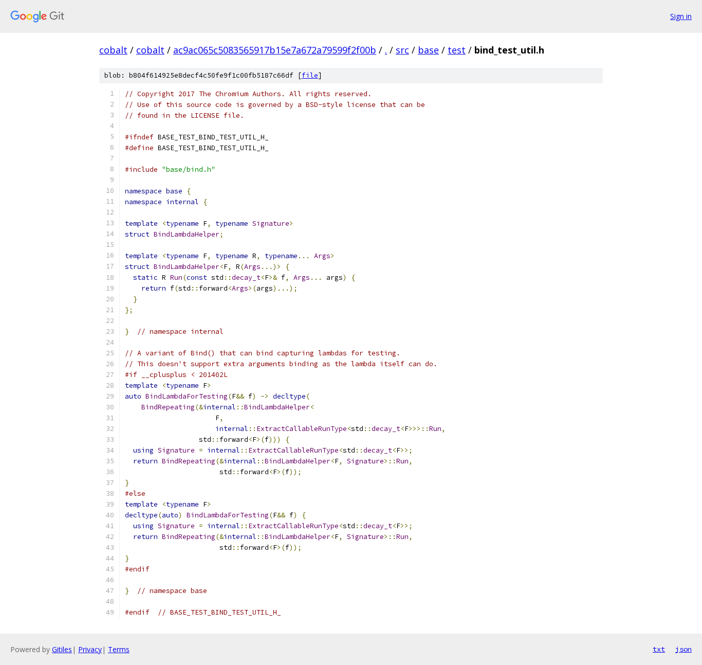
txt (659, 649)
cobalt (113, 50)
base (428, 50)
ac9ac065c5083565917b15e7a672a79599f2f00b (274, 50)
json (683, 649)
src (402, 50)
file (310, 75)
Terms (119, 649)
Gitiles (62, 649)
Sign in (681, 16)
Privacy (90, 649)
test (457, 50)
